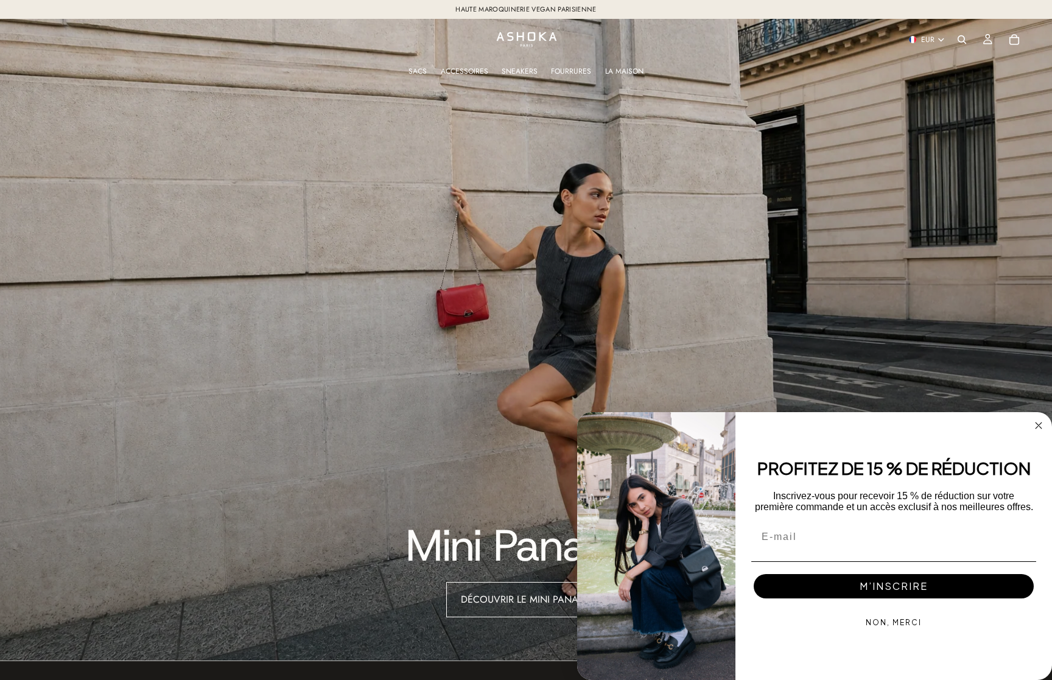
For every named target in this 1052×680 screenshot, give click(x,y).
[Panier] (1014, 39)
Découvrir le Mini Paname (526, 599)
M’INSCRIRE (894, 586)
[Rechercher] (962, 39)
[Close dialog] (1038, 425)
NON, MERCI (894, 622)
